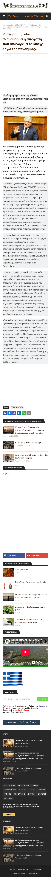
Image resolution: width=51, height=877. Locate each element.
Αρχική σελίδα (8, 25)
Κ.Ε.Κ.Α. (22, 790)
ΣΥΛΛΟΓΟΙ (42, 794)
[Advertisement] (25, 77)
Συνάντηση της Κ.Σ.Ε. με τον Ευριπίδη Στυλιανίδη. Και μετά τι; (31, 456)
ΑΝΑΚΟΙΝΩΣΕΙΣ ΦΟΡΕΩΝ (28, 786)
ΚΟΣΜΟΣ (32, 790)
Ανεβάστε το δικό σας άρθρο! (21, 722)
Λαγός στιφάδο (21, 570)
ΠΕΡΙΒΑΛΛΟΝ (19, 794)
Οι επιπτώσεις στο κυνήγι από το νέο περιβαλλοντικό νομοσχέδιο (31, 595)
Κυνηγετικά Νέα (32, 873)
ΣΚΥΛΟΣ (31, 794)
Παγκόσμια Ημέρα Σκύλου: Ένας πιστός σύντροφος (29, 741)
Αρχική (12, 869)
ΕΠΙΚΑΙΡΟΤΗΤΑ (20, 25)
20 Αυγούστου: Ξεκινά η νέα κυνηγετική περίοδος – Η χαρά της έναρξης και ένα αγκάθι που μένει (29, 430)
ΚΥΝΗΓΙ (42, 790)
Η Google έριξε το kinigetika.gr (28, 442)
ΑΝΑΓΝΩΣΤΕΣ (9, 786)
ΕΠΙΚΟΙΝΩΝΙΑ (36, 869)
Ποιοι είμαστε (23, 869)
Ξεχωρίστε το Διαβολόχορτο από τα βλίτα (30, 608)
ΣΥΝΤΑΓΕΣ (8, 798)
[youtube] (37, 555)
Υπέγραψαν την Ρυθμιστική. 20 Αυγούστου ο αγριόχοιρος (28, 620)
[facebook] (14, 555)
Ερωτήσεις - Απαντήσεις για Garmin (30, 582)
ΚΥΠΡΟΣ (7, 794)
